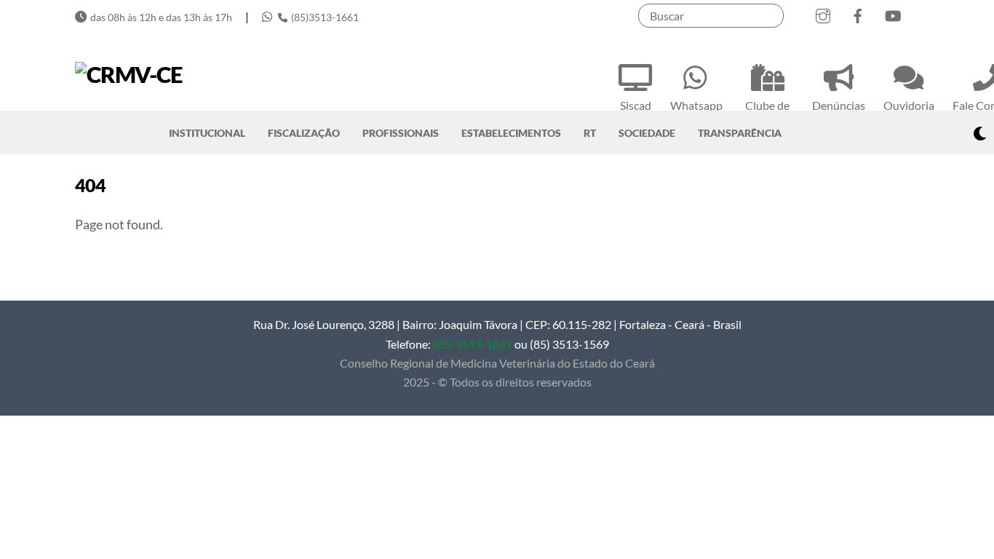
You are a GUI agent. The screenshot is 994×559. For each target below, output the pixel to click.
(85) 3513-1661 (472, 344)
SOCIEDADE (647, 133)
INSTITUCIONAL (207, 133)
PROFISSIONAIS (400, 133)
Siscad (635, 105)
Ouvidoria (908, 105)
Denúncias (838, 105)
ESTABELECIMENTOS (511, 133)
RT (590, 133)
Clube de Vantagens (767, 114)
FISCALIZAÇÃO (304, 133)
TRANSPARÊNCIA (740, 133)
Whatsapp (696, 105)
